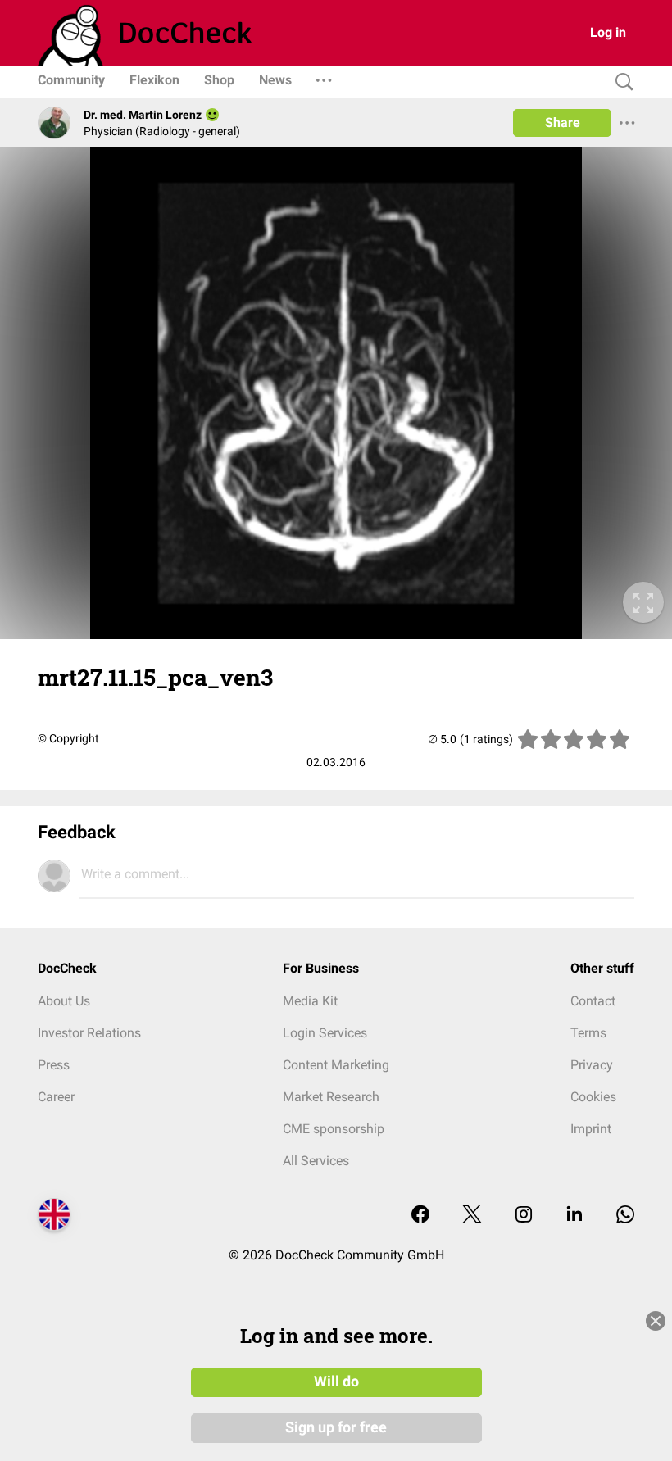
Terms (588, 1033)
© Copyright (68, 738)
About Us (64, 1001)
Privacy (591, 1065)
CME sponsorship (333, 1129)
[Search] (620, 82)
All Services (316, 1160)
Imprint (590, 1129)
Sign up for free (336, 1427)
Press (54, 1065)
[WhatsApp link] (625, 1215)
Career (56, 1097)
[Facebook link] (420, 1215)
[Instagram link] (524, 1215)
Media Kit (310, 1001)
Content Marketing (336, 1065)
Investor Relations (89, 1033)
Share (562, 122)
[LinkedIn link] (574, 1215)
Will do (336, 1381)
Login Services (325, 1033)
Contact (592, 1001)
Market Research (331, 1097)
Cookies (593, 1097)
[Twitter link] (472, 1215)
